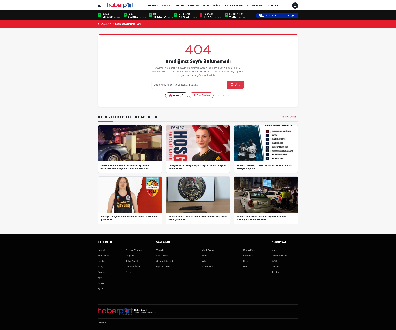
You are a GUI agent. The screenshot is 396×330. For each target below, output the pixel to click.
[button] (99, 6)
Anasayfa (105, 23)
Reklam (275, 266)
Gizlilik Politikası (279, 255)
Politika (153, 5)
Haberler (102, 250)
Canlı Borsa (208, 250)
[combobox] (277, 15)
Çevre (128, 272)
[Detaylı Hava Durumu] (261, 15)
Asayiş (166, 5)
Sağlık (217, 5)
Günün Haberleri (164, 261)
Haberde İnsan (132, 266)
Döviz (205, 255)
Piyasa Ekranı (163, 266)
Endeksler (248, 255)
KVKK (275, 261)
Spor (206, 5)
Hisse (246, 261)
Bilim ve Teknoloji (236, 5)
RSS (245, 266)
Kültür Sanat (131, 261)
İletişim (221, 95)
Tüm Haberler (288, 116)
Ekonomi (193, 5)
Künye (275, 250)
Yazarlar (272, 5)
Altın (204, 261)
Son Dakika (203, 95)
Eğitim (101, 288)
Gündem (179, 5)
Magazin (257, 5)
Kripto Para (249, 250)
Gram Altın (207, 266)
